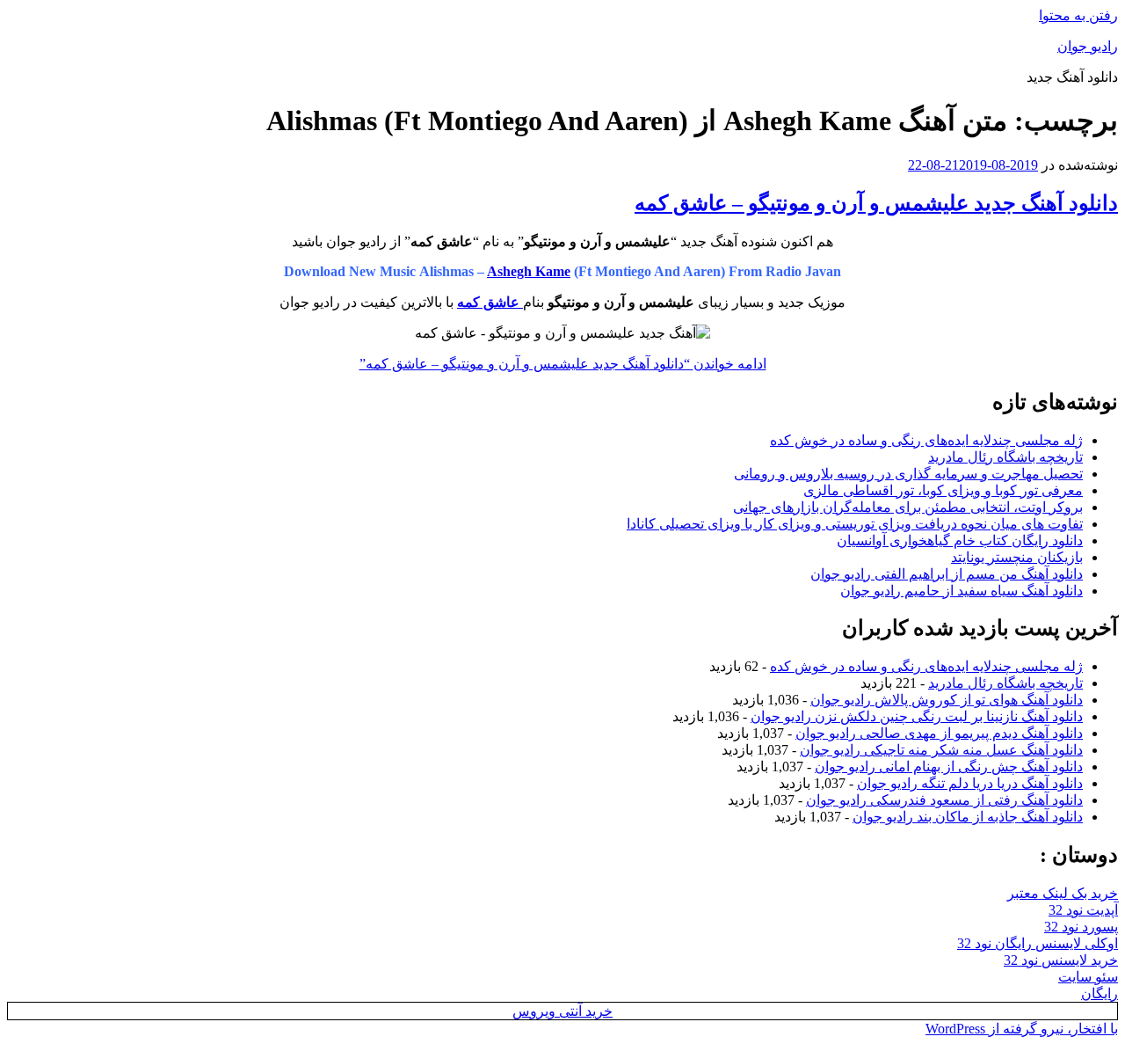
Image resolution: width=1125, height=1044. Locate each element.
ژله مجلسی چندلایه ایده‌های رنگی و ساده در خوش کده (926, 440)
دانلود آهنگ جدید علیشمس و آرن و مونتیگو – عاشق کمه (876, 203)
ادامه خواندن (562, 363)
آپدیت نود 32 (1083, 909)
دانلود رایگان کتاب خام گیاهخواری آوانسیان (960, 540)
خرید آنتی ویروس (562, 1011)
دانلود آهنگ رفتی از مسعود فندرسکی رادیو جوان (944, 799)
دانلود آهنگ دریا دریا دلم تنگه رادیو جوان (970, 783)
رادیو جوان (1087, 46)
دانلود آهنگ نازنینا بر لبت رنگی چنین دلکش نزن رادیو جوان (917, 716)
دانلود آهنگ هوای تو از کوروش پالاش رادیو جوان (946, 699)
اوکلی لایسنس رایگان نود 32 (1037, 943)
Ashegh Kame (528, 271)
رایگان (1099, 993)
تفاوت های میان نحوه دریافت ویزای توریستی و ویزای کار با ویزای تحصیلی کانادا (855, 523)
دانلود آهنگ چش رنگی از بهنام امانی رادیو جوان (949, 766)
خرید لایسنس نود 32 (1061, 960)
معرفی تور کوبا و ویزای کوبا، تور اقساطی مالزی (943, 490)
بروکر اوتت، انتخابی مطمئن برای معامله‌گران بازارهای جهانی (908, 507)
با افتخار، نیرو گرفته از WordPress (1021, 1028)
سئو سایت (1088, 976)
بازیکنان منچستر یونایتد (1017, 557)
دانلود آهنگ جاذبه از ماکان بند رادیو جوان (968, 816)
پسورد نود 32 (1081, 926)
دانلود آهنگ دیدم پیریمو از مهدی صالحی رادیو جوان (939, 733)
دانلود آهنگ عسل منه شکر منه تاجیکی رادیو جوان (941, 749)
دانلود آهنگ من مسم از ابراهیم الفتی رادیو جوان (946, 573)
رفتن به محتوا (1078, 15)
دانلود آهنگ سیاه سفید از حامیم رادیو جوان (961, 590)
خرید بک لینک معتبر (1062, 893)
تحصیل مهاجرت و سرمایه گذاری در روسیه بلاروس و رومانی (908, 473)
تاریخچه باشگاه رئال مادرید (1005, 456)
